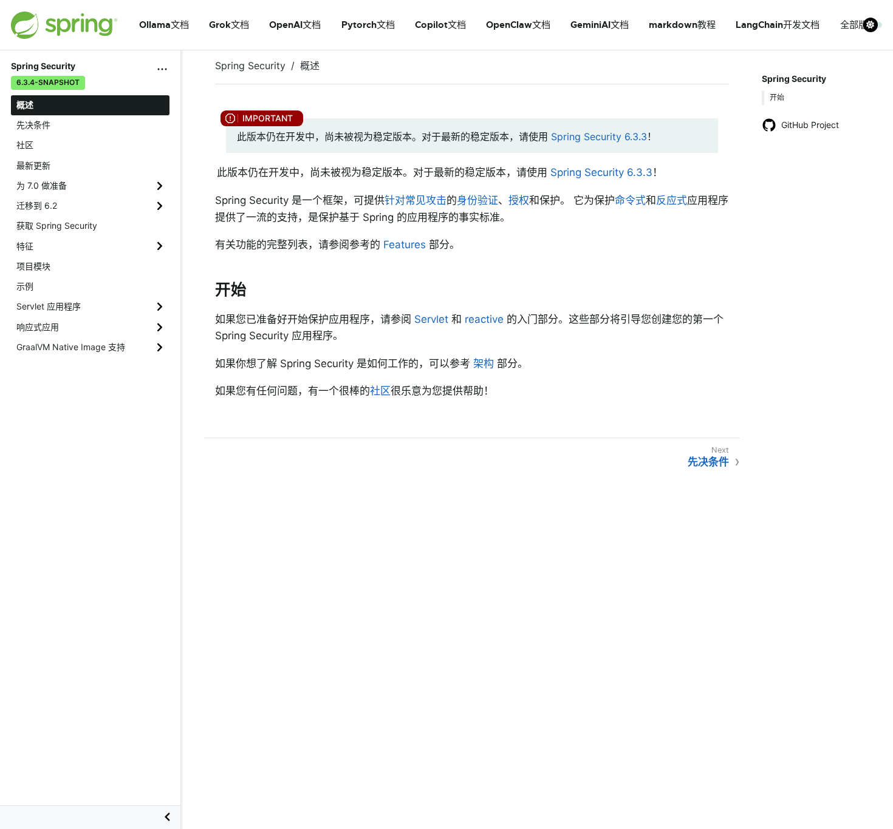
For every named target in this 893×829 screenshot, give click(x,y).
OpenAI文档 (295, 25)
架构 (483, 363)
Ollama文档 (164, 25)
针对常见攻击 (415, 200)
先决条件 (33, 125)
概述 (24, 105)
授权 (518, 200)
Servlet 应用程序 (48, 306)
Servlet (431, 319)
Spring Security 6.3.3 (599, 136)
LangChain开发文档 (777, 25)
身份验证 (477, 200)
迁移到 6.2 (36, 205)
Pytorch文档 (368, 25)
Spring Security (250, 65)
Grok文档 (229, 25)
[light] (873, 25)
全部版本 (858, 25)
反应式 (671, 200)
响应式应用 (37, 327)
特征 (24, 246)
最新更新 (33, 165)
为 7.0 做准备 (41, 185)
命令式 (630, 200)
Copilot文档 (440, 25)
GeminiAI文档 (599, 25)
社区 (24, 145)
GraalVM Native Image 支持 (70, 347)
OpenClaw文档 (518, 25)
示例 (24, 286)
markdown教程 (682, 25)
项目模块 (33, 266)
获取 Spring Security (56, 225)
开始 (777, 97)
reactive (484, 319)
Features (404, 245)
